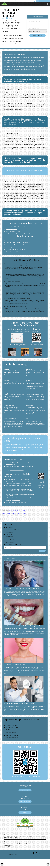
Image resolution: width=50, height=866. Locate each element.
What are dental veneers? (11, 229)
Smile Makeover (9, 534)
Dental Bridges (9, 527)
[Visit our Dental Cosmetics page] (38, 355)
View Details (17, 500)
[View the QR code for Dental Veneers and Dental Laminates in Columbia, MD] (36, 341)
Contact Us (25, 812)
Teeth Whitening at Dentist (12, 727)
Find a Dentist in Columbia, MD (13, 544)
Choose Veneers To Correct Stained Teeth (19, 703)
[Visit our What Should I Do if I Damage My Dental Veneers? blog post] (23, 586)
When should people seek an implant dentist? (16, 249)
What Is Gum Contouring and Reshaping (15, 729)
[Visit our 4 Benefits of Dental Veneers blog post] (23, 663)
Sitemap (16, 854)
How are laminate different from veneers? (15, 226)
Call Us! (44, 0)
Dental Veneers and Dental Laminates (18, 510)
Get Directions (25, 790)
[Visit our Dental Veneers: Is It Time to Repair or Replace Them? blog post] (23, 624)
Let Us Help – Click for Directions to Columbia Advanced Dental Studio (17, 345)
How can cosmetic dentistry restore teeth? (15, 244)
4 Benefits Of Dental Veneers (14, 665)
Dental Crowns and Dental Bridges (14, 529)
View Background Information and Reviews (22, 498)
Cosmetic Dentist (10, 540)
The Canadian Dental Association (12, 184)
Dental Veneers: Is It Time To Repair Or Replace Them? (23, 626)
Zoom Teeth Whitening (11, 732)
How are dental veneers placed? (13, 231)
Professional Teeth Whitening (12, 725)
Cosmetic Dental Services (12, 735)
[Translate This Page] (48, 864)
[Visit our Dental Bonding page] (12, 355)
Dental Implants (9, 532)
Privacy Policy (11, 854)
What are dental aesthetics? (12, 251)
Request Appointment (25, 801)
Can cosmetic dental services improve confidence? (17, 240)
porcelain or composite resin (28, 92)
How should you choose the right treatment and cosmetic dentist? (20, 247)
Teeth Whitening (9, 536)
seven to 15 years (23, 283)
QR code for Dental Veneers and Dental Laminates (14, 513)
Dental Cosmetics (10, 542)
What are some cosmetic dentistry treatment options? (18, 242)
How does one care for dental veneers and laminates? (18, 234)
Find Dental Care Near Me (12, 737)
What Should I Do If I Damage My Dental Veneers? (22, 588)
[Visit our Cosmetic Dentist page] (25, 355)
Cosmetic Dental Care (11, 723)
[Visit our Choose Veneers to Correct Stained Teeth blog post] (23, 702)
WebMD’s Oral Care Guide (16, 470)
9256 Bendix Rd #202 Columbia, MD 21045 (25, 1)
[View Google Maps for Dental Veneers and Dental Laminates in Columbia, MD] (17, 343)
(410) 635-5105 (12, 41)
